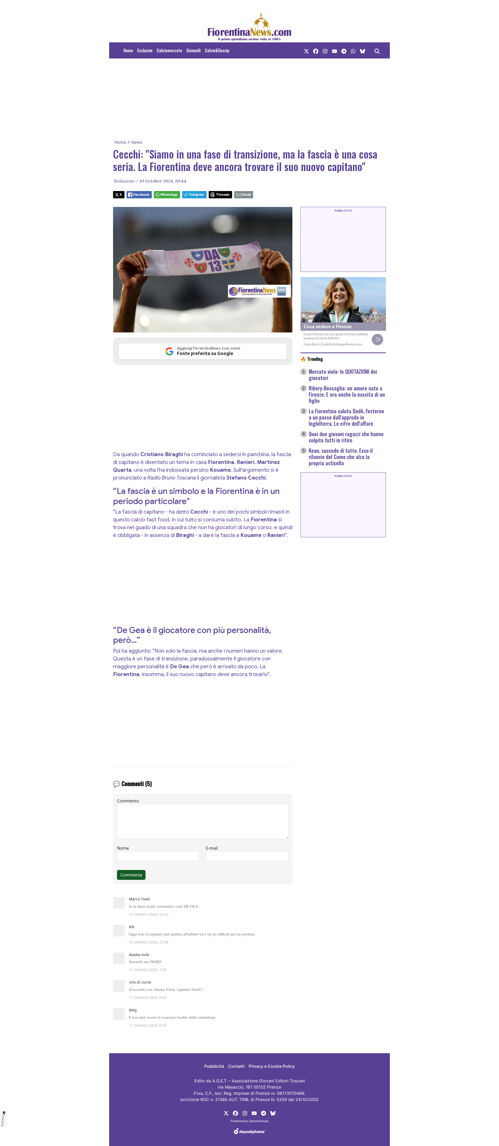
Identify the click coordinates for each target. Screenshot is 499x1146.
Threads (222, 195)
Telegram (196, 195)
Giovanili (193, 50)
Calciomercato (169, 50)
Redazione (124, 181)
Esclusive (145, 50)
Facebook (141, 195)
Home (128, 50)
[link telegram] (344, 50)
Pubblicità (214, 1066)
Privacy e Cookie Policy (272, 1066)
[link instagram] (325, 50)
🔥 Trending (311, 358)
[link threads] (362, 50)
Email (246, 195)
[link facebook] (315, 50)
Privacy (3, 1121)
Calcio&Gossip (217, 50)
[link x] (306, 50)
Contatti (236, 1066)
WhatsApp (169, 195)
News (136, 142)
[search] (377, 50)
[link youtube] (334, 50)
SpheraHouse (258, 1121)
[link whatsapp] (353, 50)
